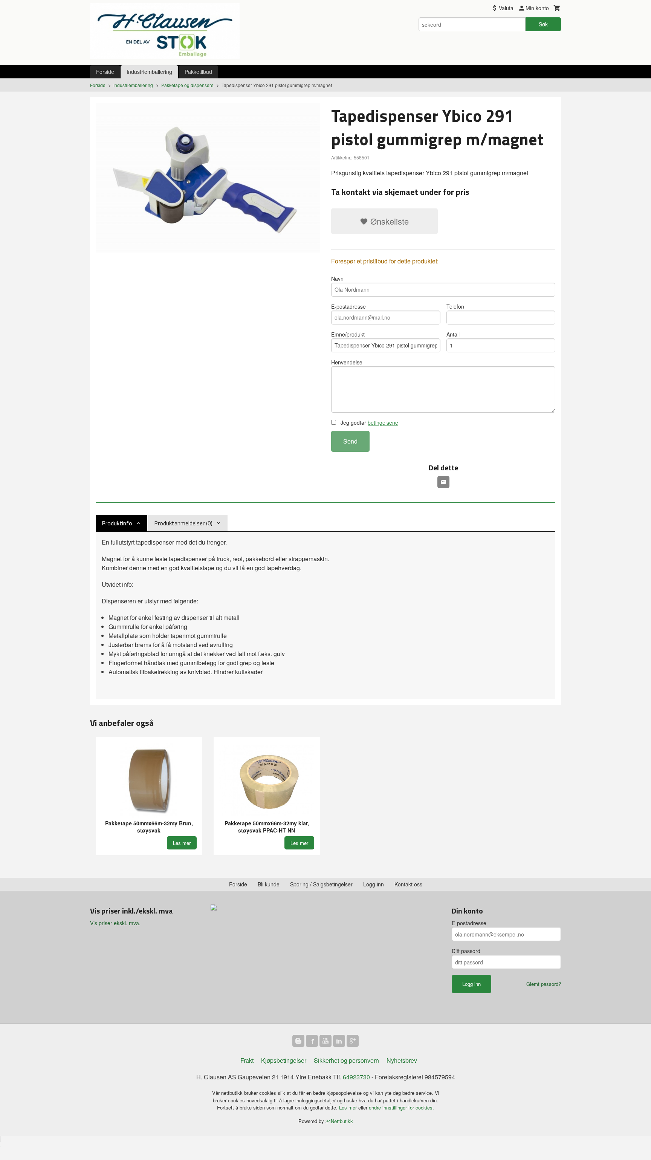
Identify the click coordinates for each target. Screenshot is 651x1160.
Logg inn (373, 884)
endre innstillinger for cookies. (401, 1107)
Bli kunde (269, 884)
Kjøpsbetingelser (283, 1060)
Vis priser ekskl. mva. (115, 923)
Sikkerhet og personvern (346, 1060)
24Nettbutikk (339, 1121)
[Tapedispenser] (208, 178)
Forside (105, 71)
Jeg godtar (368, 422)
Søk (543, 24)
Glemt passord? (543, 983)
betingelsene (383, 422)
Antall (453, 334)
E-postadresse (348, 306)
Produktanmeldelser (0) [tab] (183, 523)
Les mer (348, 1107)
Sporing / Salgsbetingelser (321, 884)
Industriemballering (149, 71)
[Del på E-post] (443, 482)
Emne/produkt (348, 334)
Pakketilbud (198, 71)
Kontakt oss (408, 884)
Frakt (247, 1060)
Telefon (455, 306)
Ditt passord (466, 951)
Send (350, 441)
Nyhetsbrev (402, 1060)
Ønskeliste (388, 221)
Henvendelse (346, 362)
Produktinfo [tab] (117, 523)
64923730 (356, 1077)
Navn (337, 278)
